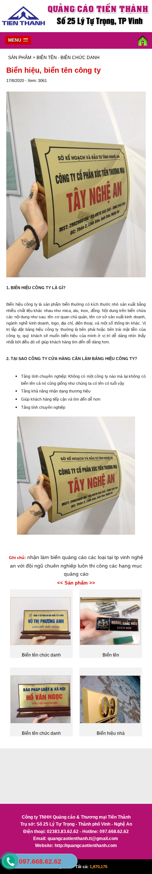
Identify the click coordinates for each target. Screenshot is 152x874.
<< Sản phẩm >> (76, 583)
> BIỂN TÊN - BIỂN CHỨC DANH (66, 57)
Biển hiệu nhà (111, 733)
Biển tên (111, 655)
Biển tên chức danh (41, 655)
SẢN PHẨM (19, 57)
